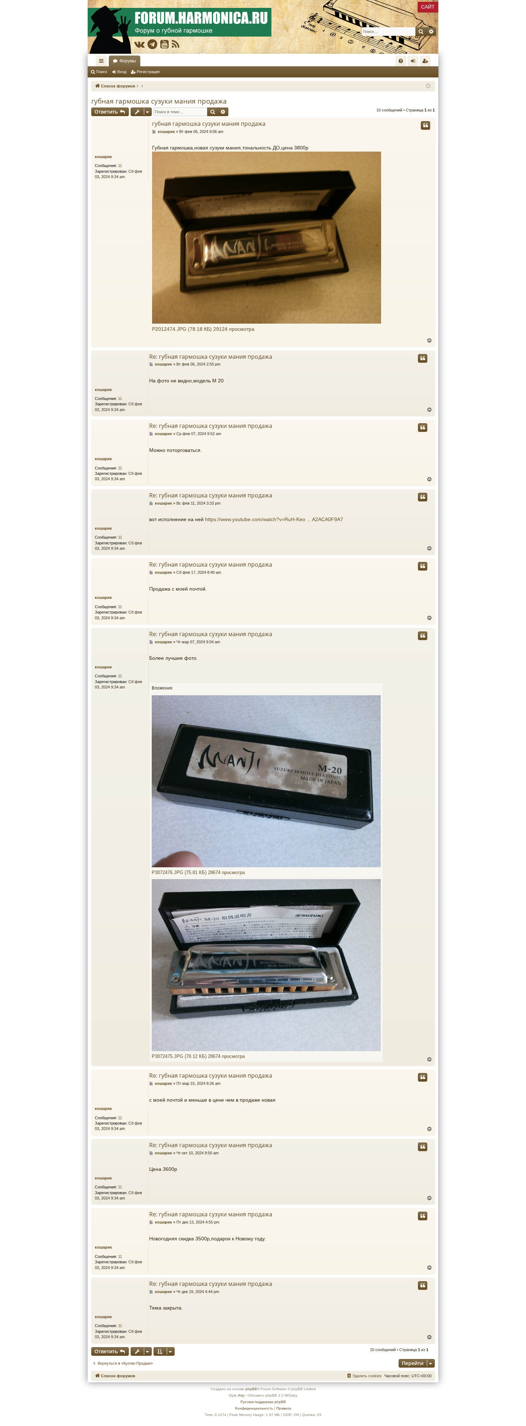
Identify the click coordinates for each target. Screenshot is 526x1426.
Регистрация (148, 72)
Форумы (128, 60)
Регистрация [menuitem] (426, 62)
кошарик (103, 156)
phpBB (251, 1389)
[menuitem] (400, 61)
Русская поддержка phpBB (263, 1402)
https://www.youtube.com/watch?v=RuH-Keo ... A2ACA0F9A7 (274, 519)
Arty (241, 1395)
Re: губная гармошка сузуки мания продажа (210, 356)
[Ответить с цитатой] (425, 125)
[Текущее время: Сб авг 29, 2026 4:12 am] (428, 86)
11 (120, 165)
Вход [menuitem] (414, 62)
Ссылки (103, 62)
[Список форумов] (263, 27)
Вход (121, 72)
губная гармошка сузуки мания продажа (159, 101)
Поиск (101, 72)
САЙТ (428, 7)
